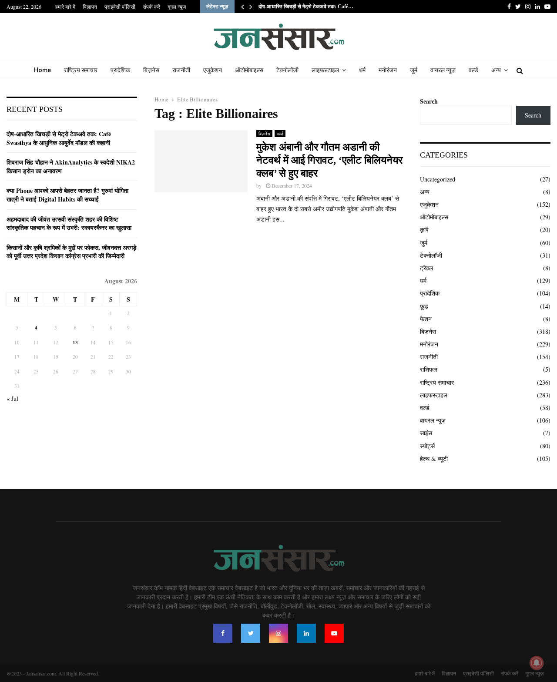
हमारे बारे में (65, 6)
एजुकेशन (212, 70)
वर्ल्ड (473, 70)
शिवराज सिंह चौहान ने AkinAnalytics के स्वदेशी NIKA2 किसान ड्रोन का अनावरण (71, 166)
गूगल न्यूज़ (177, 6)
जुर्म (413, 70)
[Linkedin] (306, 633)
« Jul (12, 398)
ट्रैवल (426, 268)
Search (429, 101)
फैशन (426, 319)
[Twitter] (250, 633)
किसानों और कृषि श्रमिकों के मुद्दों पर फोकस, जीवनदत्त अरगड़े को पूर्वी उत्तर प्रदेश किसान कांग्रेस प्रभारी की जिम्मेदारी (72, 252)
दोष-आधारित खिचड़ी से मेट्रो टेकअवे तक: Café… (305, 6)
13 (75, 342)
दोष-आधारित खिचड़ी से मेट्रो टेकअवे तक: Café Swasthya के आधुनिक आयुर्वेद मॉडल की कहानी (59, 138)
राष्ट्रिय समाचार (80, 70)
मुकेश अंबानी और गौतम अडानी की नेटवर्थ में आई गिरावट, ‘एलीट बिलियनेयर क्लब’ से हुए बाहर (329, 160)
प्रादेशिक (120, 70)
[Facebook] (222, 633)
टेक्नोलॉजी (287, 70)
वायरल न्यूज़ (443, 70)
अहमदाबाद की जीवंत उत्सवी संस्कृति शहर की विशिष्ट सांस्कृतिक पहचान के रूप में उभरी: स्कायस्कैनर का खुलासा (69, 223)
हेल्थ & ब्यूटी (434, 458)
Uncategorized (437, 179)
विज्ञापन (90, 6)
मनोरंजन (388, 70)
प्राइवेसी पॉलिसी (119, 6)
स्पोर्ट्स (427, 446)
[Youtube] (334, 633)
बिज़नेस (151, 70)
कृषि (424, 229)
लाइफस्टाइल (325, 70)
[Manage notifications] (537, 663)
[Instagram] (278, 633)
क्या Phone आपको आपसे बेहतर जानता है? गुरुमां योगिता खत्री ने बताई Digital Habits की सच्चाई (67, 195)
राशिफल (428, 369)
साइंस (426, 433)
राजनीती (181, 70)
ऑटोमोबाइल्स (249, 70)
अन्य (496, 70)
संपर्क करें (151, 6)
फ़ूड (424, 306)
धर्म (362, 70)
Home (42, 70)
